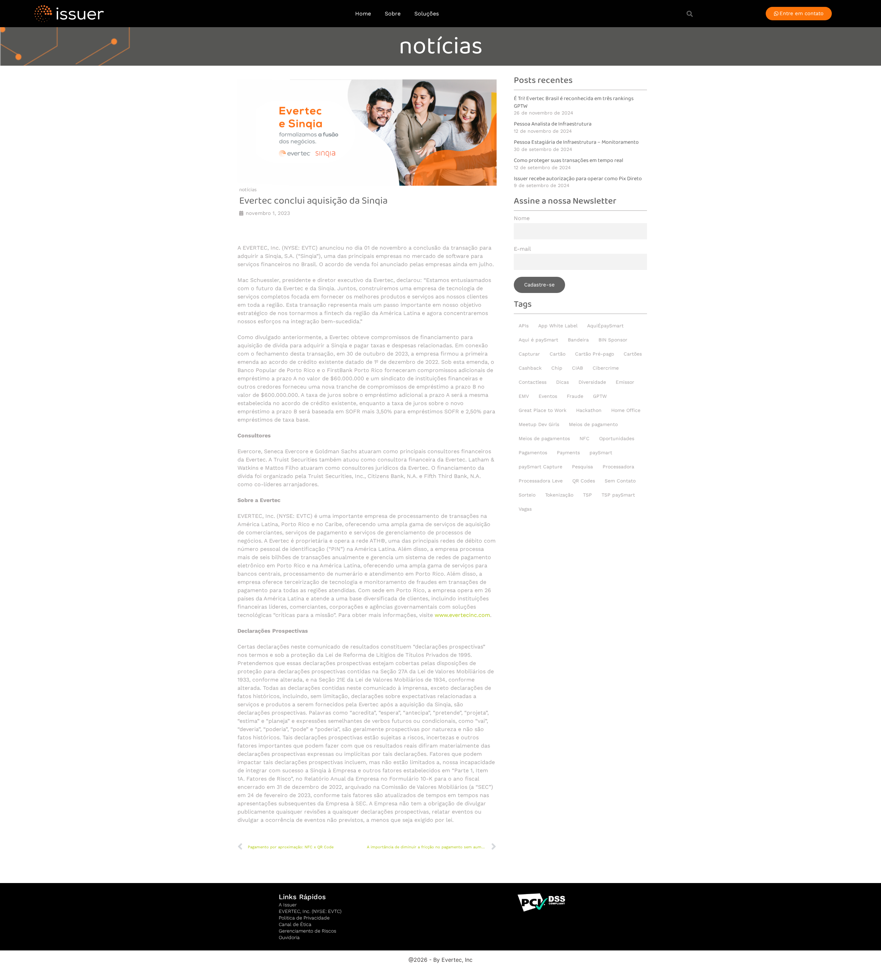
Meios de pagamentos (544, 438)
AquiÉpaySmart (605, 325)
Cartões (633, 354)
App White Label (557, 325)
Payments (568, 452)
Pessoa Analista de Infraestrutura (553, 124)
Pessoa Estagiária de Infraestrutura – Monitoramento (576, 142)
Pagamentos (533, 452)
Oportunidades (616, 438)
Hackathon (589, 410)
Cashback (530, 368)
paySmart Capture (540, 466)
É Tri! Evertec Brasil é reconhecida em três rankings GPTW (574, 102)
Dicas (562, 382)
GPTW (600, 396)
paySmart (601, 452)
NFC (585, 438)
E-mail (522, 249)
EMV (524, 396)
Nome (522, 218)
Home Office (625, 410)
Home (363, 13)
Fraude (575, 396)
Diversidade (592, 382)
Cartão (557, 354)
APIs (524, 325)
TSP (587, 495)
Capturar (529, 354)
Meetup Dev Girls (539, 424)
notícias (440, 46)
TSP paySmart (618, 495)
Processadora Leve (541, 480)
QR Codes (583, 480)
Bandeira (578, 339)
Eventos (548, 396)
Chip (556, 368)
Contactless (532, 382)
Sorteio (527, 495)
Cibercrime (606, 368)
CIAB (577, 368)
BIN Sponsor (612, 339)
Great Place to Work (542, 410)
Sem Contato (620, 480)
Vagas (525, 509)
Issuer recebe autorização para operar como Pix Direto (578, 178)
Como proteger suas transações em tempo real (568, 160)
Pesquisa (582, 466)
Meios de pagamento (593, 424)
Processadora (618, 466)
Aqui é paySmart (538, 339)
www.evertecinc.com (462, 615)
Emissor (625, 382)
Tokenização (559, 495)
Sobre (393, 13)
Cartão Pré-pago (594, 354)
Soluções (426, 13)
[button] (689, 13)
